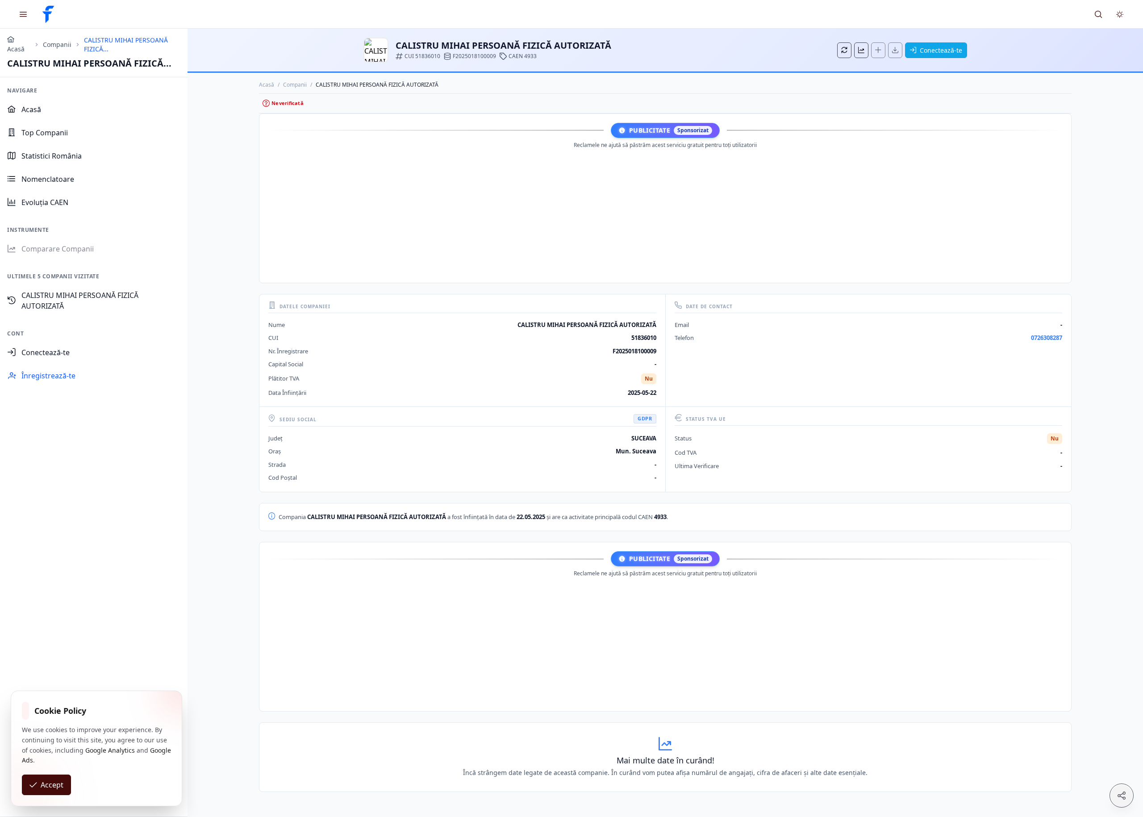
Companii (295, 84)
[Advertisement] (665, 213)
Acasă (266, 84)
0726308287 (1046, 338)
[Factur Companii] (48, 14)
